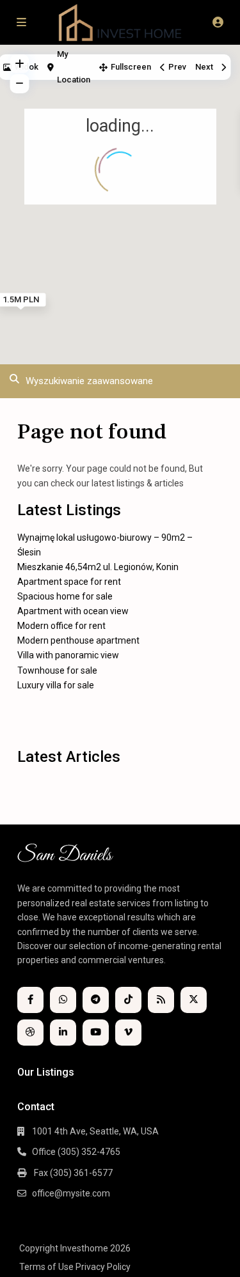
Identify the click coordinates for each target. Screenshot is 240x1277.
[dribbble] (30, 1032)
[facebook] (30, 1000)
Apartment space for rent (69, 582)
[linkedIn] (63, 1032)
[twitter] (193, 1000)
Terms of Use (46, 1267)
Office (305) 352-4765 (76, 1152)
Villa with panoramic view (68, 655)
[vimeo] (128, 1032)
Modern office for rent (61, 626)
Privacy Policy (103, 1267)
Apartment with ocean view (73, 611)
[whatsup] (63, 1000)
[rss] (161, 1000)
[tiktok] (128, 1000)
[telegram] (96, 1000)
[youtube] (96, 1032)
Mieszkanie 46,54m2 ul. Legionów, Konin (98, 567)
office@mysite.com (71, 1193)
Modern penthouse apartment (78, 640)
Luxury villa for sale (55, 685)
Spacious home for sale (65, 596)
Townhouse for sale (57, 670)
